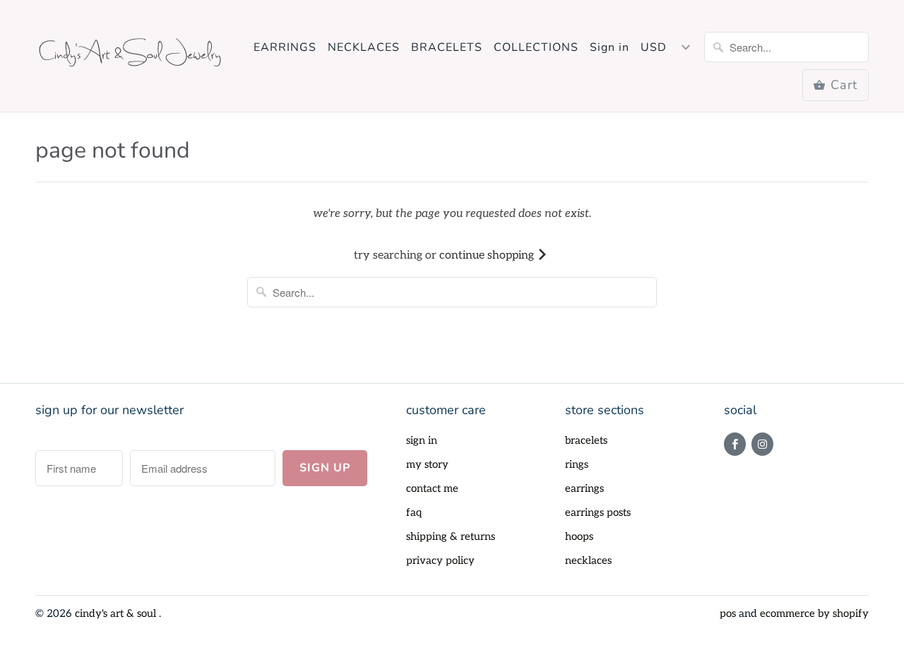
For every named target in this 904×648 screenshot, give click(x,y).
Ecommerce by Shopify (814, 613)
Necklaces (588, 560)
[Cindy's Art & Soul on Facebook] (735, 444)
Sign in (609, 47)
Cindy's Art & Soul (117, 613)
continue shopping (488, 255)
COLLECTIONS (536, 47)
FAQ (414, 512)
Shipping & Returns (450, 536)
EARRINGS (285, 47)
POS (728, 613)
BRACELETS (446, 47)
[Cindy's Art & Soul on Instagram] (762, 444)
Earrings (584, 488)
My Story (427, 464)
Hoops (579, 536)
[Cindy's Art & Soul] (134, 56)
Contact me (432, 488)
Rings (576, 464)
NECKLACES (364, 47)
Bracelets (586, 440)
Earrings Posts (598, 512)
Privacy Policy (440, 560)
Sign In (421, 440)
